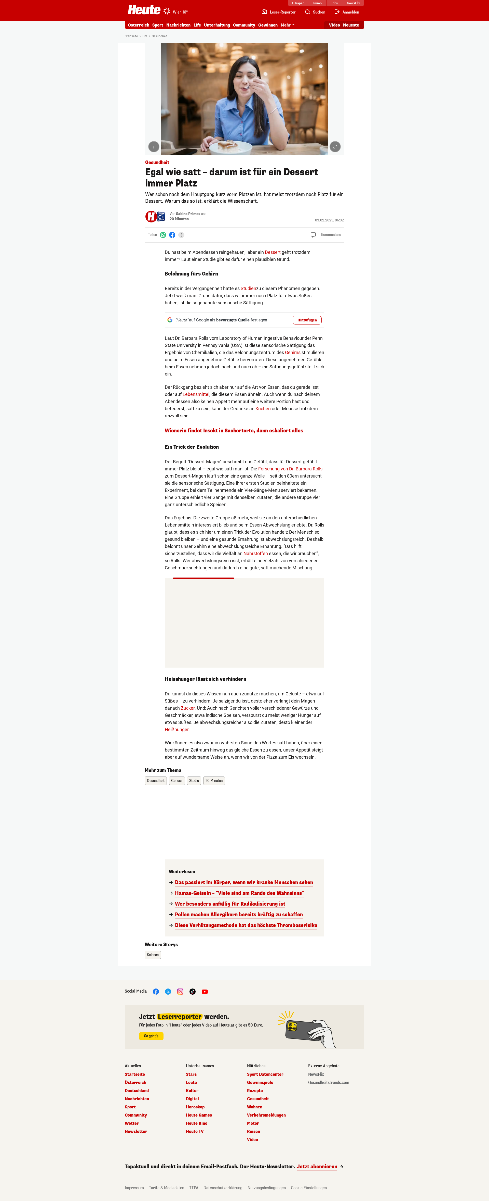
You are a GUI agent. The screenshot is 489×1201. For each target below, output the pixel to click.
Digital (192, 1099)
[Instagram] (180, 991)
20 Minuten (179, 219)
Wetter (132, 1123)
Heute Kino (196, 1123)
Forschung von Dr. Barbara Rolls (290, 468)
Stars (191, 1074)
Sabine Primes (188, 213)
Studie (194, 780)
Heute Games (199, 1115)
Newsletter (136, 1131)
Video (334, 25)
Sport (157, 25)
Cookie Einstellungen (309, 1188)
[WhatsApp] (163, 234)
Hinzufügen (307, 320)
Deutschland (137, 1090)
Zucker (188, 708)
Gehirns (293, 352)
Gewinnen (268, 25)
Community (244, 25)
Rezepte (255, 1090)
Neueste (351, 25)
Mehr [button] (286, 25)
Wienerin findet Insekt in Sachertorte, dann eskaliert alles (234, 430)
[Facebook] (172, 234)
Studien (248, 288)
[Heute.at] (144, 10)
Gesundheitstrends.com (328, 1082)
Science (153, 955)
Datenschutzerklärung (222, 1188)
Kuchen (263, 408)
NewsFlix (316, 1074)
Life (197, 25)
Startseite (131, 36)
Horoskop (195, 1107)
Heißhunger (176, 729)
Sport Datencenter (265, 1074)
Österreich (138, 25)
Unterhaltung (217, 25)
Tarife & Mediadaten (166, 1188)
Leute (191, 1082)
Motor (253, 1123)
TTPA (193, 1188)
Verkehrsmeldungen (266, 1115)
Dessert (273, 252)
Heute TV (195, 1131)
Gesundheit (159, 36)
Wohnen (254, 1107)
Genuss (177, 780)
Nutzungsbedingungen (267, 1188)
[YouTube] (205, 991)
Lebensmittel (196, 394)
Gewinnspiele (260, 1082)
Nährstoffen (255, 553)
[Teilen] (181, 235)
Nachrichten (137, 1099)
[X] (168, 991)
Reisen (253, 1131)
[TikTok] (192, 991)
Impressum (134, 1188)
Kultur (192, 1090)
